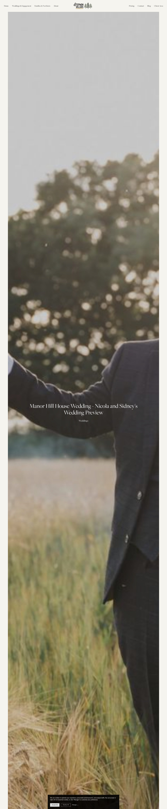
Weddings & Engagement (21, 6)
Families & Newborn (42, 6)
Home (6, 6)
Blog (149, 6)
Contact (141, 6)
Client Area (158, 6)
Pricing (131, 6)
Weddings (83, 420)
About (56, 6)
